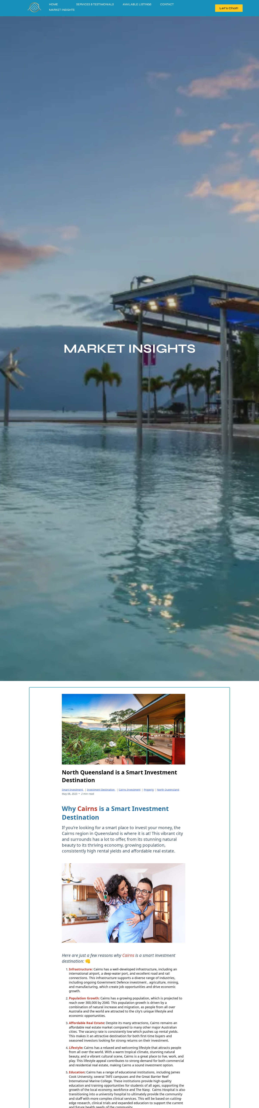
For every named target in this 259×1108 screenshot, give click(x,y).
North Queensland (168, 789)
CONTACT (167, 4)
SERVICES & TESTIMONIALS (95, 4)
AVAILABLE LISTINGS (137, 4)
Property (149, 789)
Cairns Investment (129, 789)
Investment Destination (101, 789)
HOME (53, 4)
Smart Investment (73, 789)
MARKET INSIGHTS (62, 10)
